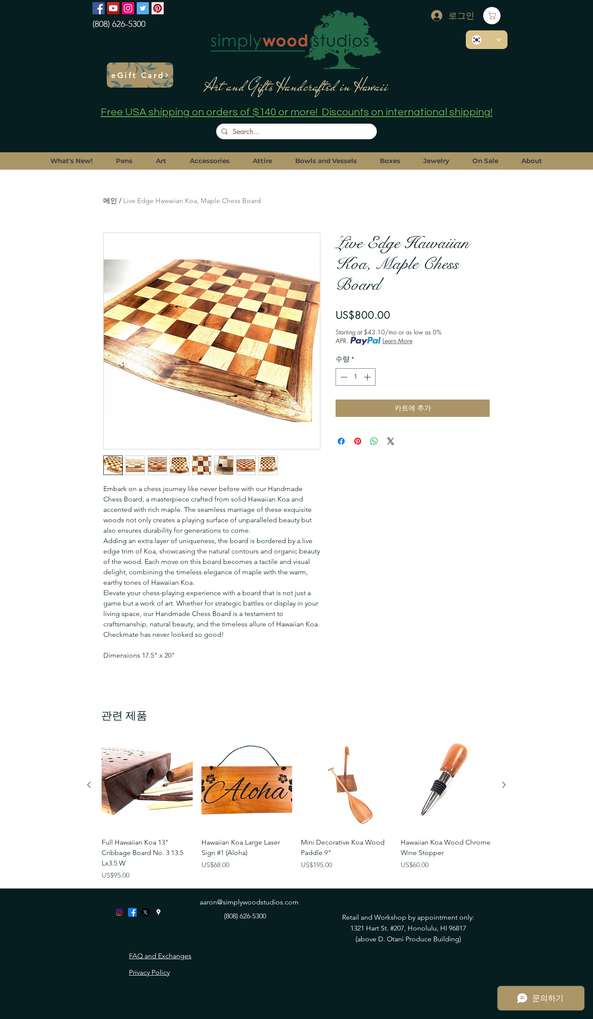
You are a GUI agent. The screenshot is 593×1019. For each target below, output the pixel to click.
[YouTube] (113, 8)
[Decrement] (343, 377)
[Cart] (492, 15)
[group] (296, 810)
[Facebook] (98, 8)
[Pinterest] (158, 8)
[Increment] (368, 377)
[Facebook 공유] (341, 441)
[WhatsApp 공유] (374, 441)
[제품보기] (147, 785)
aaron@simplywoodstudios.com (249, 902)
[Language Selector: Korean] (486, 39)
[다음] (504, 785)
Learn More (397, 341)
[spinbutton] (355, 377)
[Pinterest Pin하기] (358, 441)
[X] (145, 912)
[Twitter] (143, 8)
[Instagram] (128, 8)
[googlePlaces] (158, 912)
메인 (110, 201)
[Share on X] (390, 441)
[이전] (89, 785)
